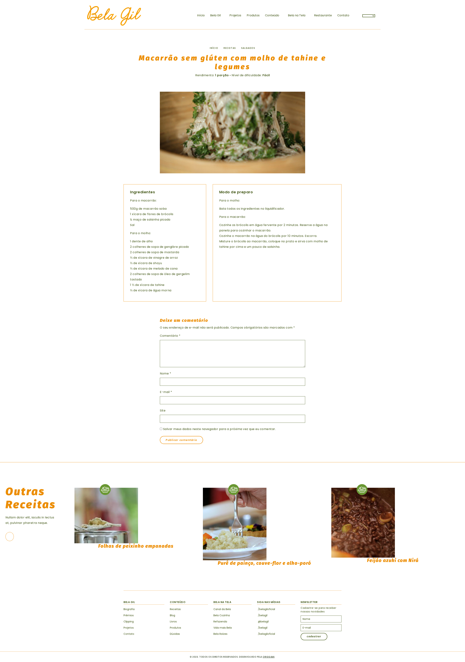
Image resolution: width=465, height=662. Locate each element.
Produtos (253, 15)
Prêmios (129, 615)
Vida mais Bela (222, 628)
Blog (172, 615)
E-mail (166, 392)
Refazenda (220, 621)
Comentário (170, 336)
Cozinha (221, 615)
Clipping (129, 621)
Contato (343, 15)
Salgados (248, 48)
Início (201, 15)
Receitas (230, 48)
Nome (165, 373)
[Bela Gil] (114, 15)
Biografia (129, 609)
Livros (173, 621)
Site (162, 410)
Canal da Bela (222, 609)
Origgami (268, 656)
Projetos (235, 15)
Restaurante (323, 15)
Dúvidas (175, 634)
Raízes (220, 634)
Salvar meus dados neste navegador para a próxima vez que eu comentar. (219, 429)
